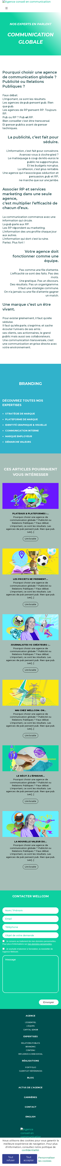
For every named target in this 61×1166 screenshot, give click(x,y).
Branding (31, 1047)
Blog (30, 1077)
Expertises (30, 1036)
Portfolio (30, 1067)
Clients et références (30, 1071)
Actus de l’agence (30, 1087)
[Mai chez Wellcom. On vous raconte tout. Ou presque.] (30, 692)
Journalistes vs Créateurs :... (30, 644)
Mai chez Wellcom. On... (30, 710)
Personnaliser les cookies (46, 1159)
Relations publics (30, 1043)
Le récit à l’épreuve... (30, 776)
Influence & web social (30, 1054)
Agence (30, 1016)
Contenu (30, 1050)
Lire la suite (30, 538)
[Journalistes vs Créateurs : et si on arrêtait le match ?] (30, 626)
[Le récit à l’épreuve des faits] (30, 758)
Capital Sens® (30, 1030)
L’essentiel (30, 1022)
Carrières (30, 1097)
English (30, 1116)
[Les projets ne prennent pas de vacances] (30, 561)
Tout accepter (29, 1159)
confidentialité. (30, 1150)
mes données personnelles (40, 944)
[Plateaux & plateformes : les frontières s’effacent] (30, 495)
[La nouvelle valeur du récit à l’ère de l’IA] (30, 823)
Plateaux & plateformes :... (30, 513)
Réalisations (30, 1061)
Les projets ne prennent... (30, 579)
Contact (30, 1107)
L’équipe (31, 1026)
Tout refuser (11, 1159)
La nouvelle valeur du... (30, 841)
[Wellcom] (30, 1133)
